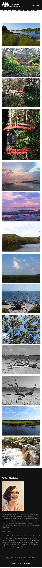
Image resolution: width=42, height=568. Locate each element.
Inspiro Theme (16, 563)
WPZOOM (27, 563)
